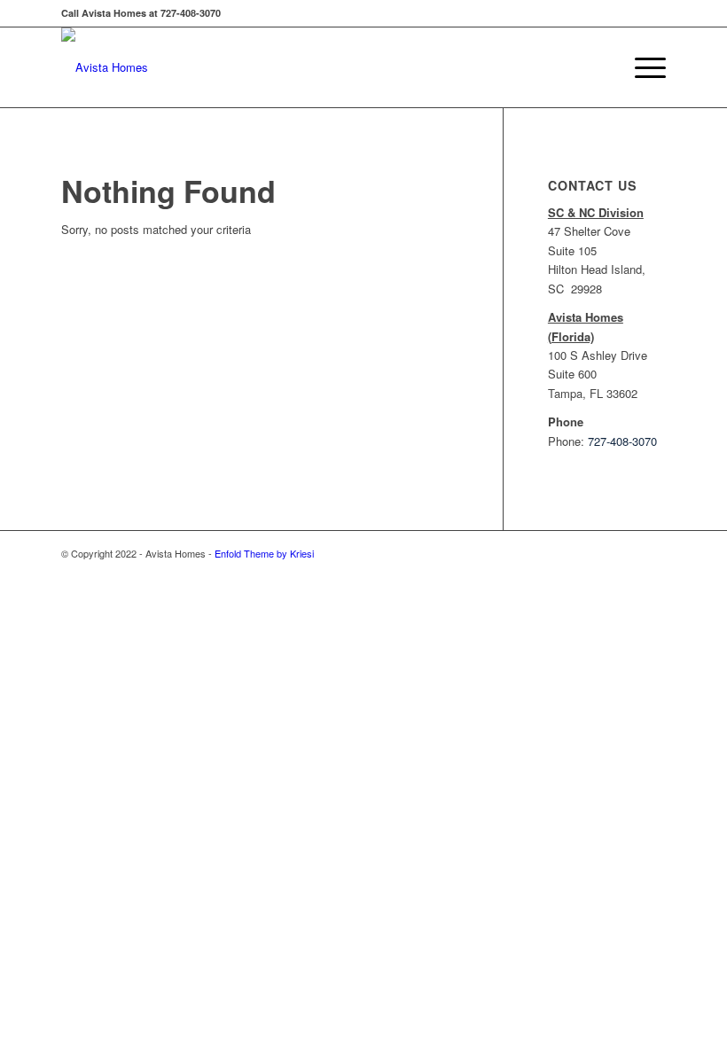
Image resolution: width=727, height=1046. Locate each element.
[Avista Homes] (104, 67)
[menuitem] (641, 67)
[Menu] (641, 67)
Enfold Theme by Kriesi (264, 553)
